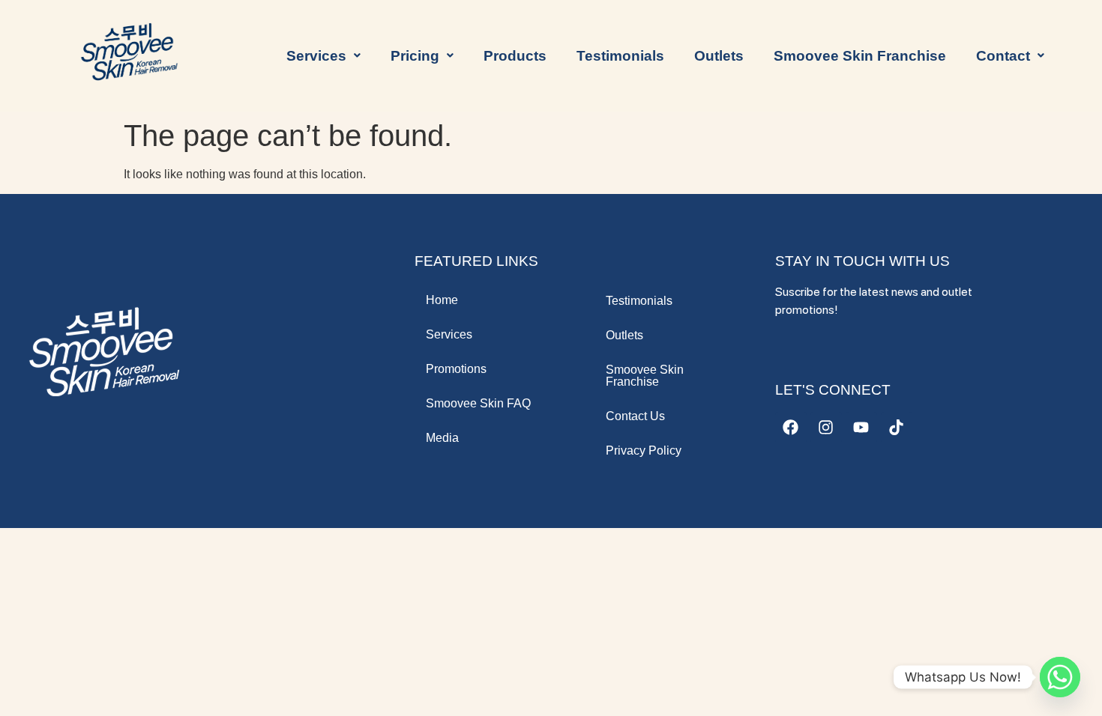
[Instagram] (826, 427)
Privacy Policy (643, 450)
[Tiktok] (896, 427)
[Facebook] (791, 427)
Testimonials (620, 56)
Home (442, 300)
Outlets (719, 56)
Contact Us (635, 416)
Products (515, 56)
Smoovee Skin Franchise (860, 56)
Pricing (415, 56)
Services (449, 334)
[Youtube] (861, 427)
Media (442, 437)
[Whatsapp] (1060, 677)
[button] (323, 55)
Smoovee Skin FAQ (478, 403)
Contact (1003, 56)
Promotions (456, 368)
